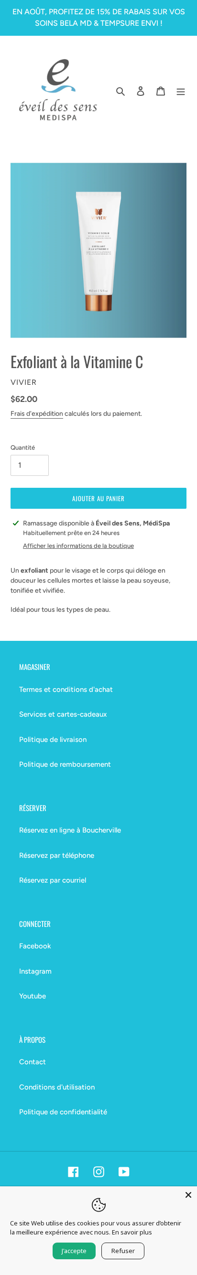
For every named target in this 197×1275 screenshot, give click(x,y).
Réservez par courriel (52, 880)
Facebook (35, 946)
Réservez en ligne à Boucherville (70, 830)
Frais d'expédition (37, 414)
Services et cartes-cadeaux (63, 714)
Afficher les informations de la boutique (78, 545)
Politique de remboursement (65, 764)
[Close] (188, 1195)
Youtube (32, 996)
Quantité (23, 447)
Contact (32, 1062)
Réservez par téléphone (56, 855)
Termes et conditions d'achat (66, 689)
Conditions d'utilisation (57, 1087)
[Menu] (181, 91)
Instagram (35, 971)
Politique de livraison (53, 739)
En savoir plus (132, 1232)
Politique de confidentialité (63, 1112)
